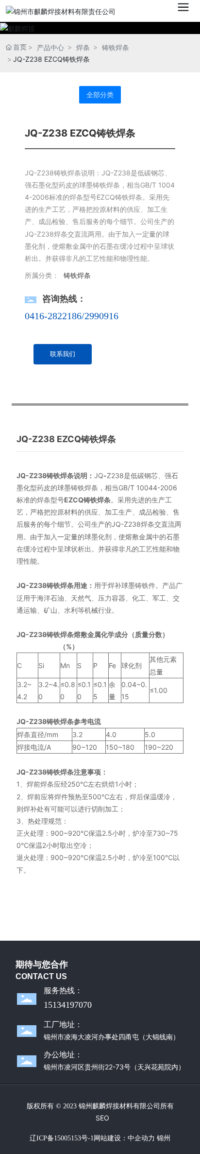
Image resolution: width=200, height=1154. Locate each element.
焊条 (83, 47)
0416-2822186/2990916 (71, 315)
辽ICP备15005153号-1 (62, 1138)
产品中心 (50, 47)
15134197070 (68, 1005)
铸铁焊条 (115, 47)
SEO (102, 1118)
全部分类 (100, 95)
